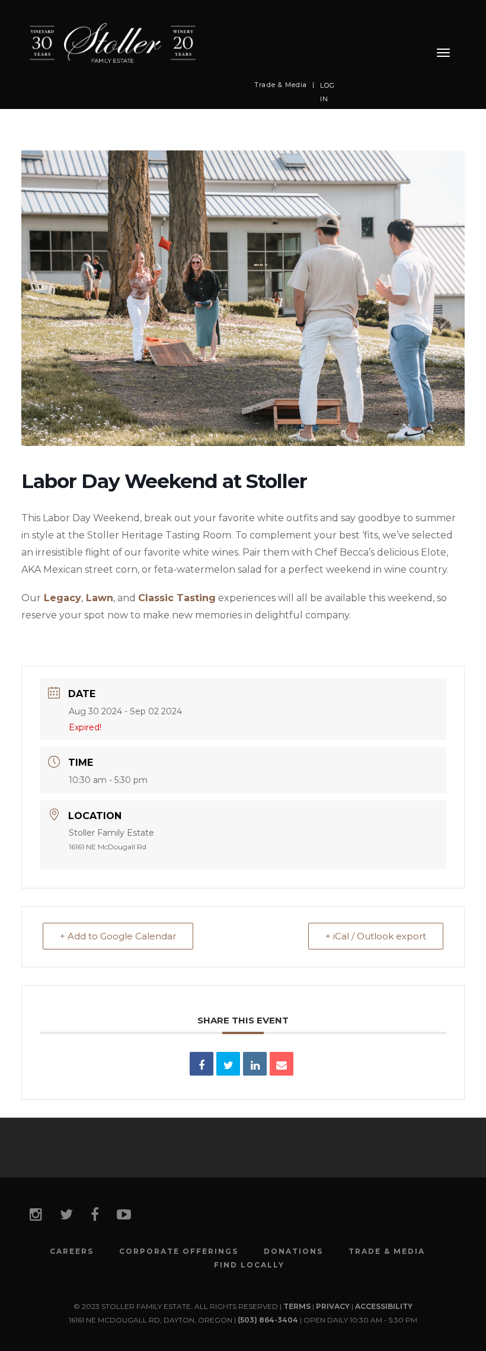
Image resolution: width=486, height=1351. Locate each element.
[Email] (281, 1064)
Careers (72, 1251)
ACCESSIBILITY (384, 1306)
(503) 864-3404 (268, 1319)
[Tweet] (228, 1064)
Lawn (99, 598)
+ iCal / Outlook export (375, 936)
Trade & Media (280, 85)
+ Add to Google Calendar (118, 936)
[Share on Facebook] (201, 1064)
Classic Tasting (177, 598)
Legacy (62, 598)
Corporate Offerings (178, 1251)
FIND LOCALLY (249, 1265)
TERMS (297, 1306)
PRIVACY (333, 1306)
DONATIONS (293, 1251)
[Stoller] (113, 42)
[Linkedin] (255, 1064)
